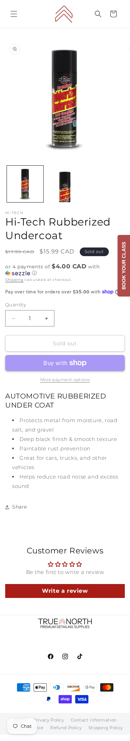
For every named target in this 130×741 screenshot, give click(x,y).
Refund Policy (65, 727)
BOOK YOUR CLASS (124, 266)
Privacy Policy (48, 720)
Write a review (65, 591)
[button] (13, 14)
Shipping (14, 279)
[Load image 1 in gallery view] (25, 184)
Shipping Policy (105, 727)
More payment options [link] (65, 379)
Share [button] (19, 507)
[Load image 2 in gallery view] (65, 184)
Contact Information (93, 720)
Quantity (15, 304)
